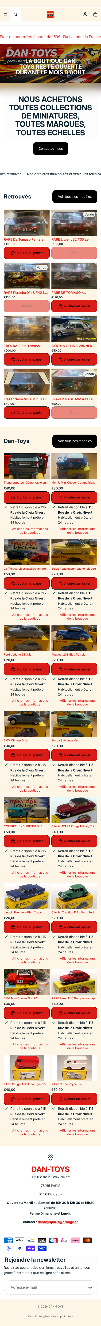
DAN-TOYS (55, 1306)
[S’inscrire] (90, 1287)
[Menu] (5, 14)
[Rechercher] (15, 14)
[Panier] (95, 14)
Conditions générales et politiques (50, 1316)
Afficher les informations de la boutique (30, 530)
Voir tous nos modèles (75, 196)
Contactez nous (51, 148)
